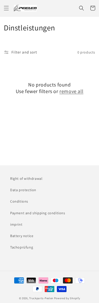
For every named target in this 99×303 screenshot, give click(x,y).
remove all (71, 91)
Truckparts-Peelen (41, 298)
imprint (16, 224)
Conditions (19, 201)
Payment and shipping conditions (37, 213)
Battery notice (21, 236)
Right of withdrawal (26, 178)
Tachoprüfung (21, 247)
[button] (6, 8)
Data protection (23, 190)
